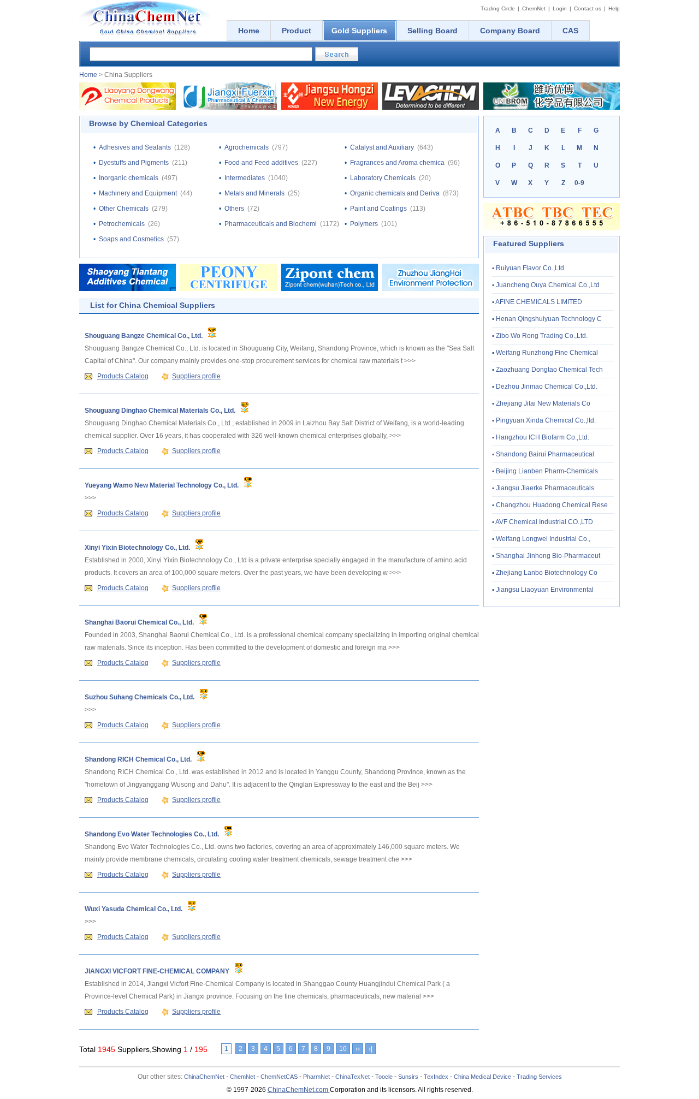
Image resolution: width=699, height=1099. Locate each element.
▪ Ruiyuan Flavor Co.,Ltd (528, 268)
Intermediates (244, 178)
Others (234, 208)
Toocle (384, 1076)
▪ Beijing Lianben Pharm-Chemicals (545, 471)
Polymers (364, 224)
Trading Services (539, 1076)
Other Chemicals (124, 208)
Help (614, 8)
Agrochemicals (246, 147)
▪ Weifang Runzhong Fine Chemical (545, 353)
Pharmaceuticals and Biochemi (270, 224)
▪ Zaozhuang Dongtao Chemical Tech (547, 369)
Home (88, 75)
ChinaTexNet (352, 1076)
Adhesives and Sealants (135, 147)
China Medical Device (482, 1076)
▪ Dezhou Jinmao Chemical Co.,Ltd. (544, 386)
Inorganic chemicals (128, 178)
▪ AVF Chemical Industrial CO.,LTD (542, 522)
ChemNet (534, 8)
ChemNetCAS (279, 1076)
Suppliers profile (196, 376)
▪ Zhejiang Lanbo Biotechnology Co (544, 573)
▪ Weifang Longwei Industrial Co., (541, 539)
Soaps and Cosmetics (131, 239)
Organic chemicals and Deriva (395, 193)
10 (343, 1049)
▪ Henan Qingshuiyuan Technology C (547, 319)
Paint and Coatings (378, 208)
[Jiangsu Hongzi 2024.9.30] (329, 107)
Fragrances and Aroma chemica (397, 163)
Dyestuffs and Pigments (134, 163)
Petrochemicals (122, 224)
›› (358, 1049)
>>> (410, 361)
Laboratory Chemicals (383, 178)
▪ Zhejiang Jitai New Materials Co (541, 403)
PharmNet (316, 1076)
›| (370, 1049)
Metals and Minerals (254, 193)
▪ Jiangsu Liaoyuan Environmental (543, 589)
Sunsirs (408, 1076)
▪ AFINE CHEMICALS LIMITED (537, 302)
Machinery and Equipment (138, 193)
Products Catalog (123, 376)
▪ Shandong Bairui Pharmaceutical (543, 454)
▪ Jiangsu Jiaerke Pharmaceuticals (543, 488)
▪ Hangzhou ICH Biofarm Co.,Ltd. (540, 437)
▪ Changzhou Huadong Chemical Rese (550, 505)
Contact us (587, 8)
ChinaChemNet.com (299, 1090)
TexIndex (436, 1076)
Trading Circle (498, 8)
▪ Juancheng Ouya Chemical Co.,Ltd (546, 285)
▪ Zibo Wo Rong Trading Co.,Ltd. (540, 336)
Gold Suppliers (359, 30)
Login (560, 8)
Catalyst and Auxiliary (382, 147)
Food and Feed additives (261, 163)
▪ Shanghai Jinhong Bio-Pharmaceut (546, 556)
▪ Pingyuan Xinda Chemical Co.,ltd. (544, 420)
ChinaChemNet (204, 1076)
